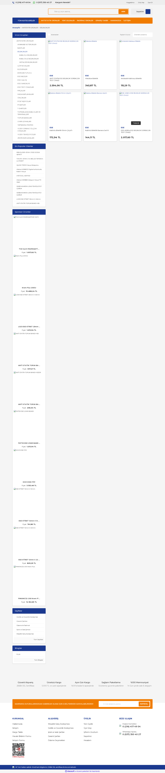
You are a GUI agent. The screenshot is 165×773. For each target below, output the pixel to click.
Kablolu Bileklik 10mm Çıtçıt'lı (61, 130)
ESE (51, 76)
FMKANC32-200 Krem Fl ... (29, 598)
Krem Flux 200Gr (29, 288)
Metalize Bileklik (91, 78)
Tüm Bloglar (38, 660)
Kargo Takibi (17, 732)
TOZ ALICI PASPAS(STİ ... (29, 249)
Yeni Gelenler (68, 20)
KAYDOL (144, 704)
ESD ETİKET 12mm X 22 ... (29, 560)
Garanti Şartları (54, 736)
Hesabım (87, 740)
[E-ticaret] (82, 771)
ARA (123, 11)
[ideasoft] (70, 771)
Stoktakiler (55, 35)
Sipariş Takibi (102, 20)
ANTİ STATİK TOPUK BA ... (29, 365)
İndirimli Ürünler (85, 20)
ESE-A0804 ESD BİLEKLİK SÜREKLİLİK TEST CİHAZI (136, 131)
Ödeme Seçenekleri (56, 740)
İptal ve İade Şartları (56, 732)
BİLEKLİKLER (45, 28)
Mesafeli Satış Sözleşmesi (59, 724)
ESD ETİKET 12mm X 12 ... (29, 521)
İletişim (127, 20)
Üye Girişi (87, 728)
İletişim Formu (18, 740)
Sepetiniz (88, 736)
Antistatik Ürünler (50, 20)
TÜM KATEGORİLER (26, 21)
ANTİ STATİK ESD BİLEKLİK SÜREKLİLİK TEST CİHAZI (65, 79)
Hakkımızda (115, 20)
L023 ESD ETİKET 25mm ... (29, 327)
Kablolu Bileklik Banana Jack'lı (97, 130)
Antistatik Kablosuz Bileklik (131, 78)
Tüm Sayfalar (38, 639)
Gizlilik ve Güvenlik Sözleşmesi (60, 728)
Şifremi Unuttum (91, 732)
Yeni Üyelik (88, 724)
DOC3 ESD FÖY (29, 482)
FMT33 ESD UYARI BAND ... (29, 443)
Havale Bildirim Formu (21, 736)
